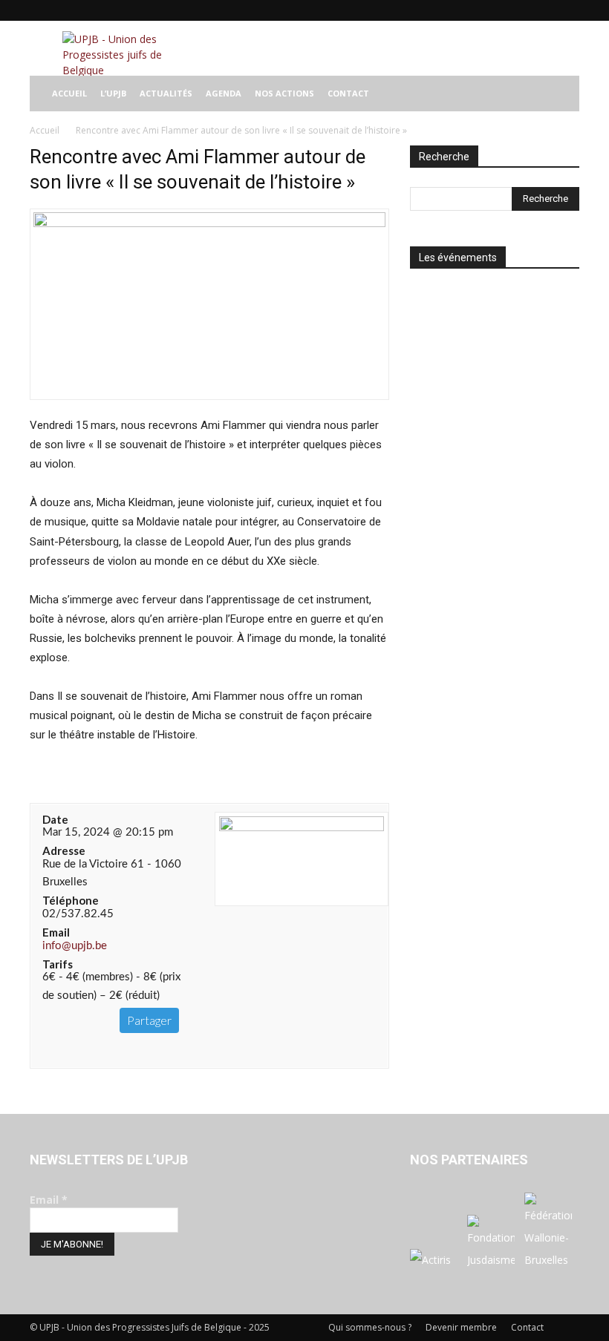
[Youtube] (568, 10)
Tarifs (57, 964)
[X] (544, 10)
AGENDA (223, 93)
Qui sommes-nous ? (369, 1327)
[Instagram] (494, 10)
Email (56, 932)
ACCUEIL (69, 93)
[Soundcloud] (519, 10)
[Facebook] (470, 10)
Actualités (166, 93)
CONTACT (348, 93)
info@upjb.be (74, 945)
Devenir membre (461, 1327)
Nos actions (284, 93)
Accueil (44, 130)
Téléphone (70, 900)
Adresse (63, 850)
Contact (527, 1327)
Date (55, 819)
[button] (561, 94)
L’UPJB (113, 93)
